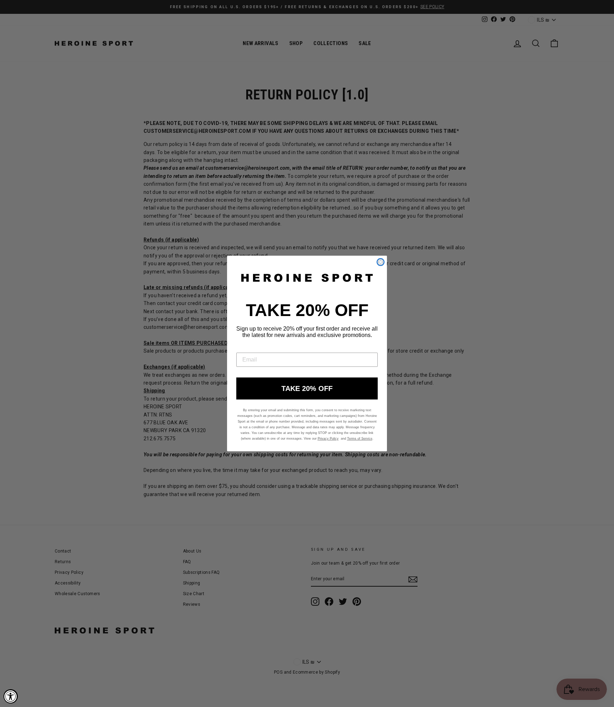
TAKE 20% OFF (307, 388)
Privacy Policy (328, 438)
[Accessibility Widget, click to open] (11, 696)
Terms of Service (359, 438)
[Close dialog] (380, 262)
